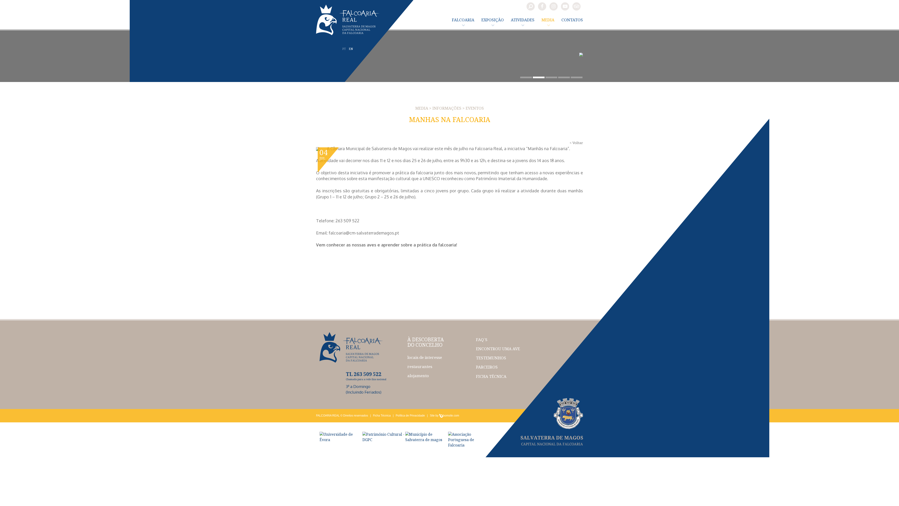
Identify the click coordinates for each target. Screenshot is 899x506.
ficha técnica (491, 376)
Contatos (572, 19)
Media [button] (548, 19)
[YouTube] (565, 6)
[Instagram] (553, 6)
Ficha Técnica (382, 415)
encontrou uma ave (498, 348)
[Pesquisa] (531, 6)
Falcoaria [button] (463, 19)
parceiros (487, 367)
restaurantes (419, 366)
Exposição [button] (492, 19)
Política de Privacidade (410, 415)
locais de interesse (424, 357)
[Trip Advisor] (576, 6)
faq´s (481, 339)
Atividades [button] (522, 19)
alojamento (418, 375)
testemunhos (491, 358)
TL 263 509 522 (363, 374)
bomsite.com (451, 415)
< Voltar (576, 142)
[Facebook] (542, 6)
